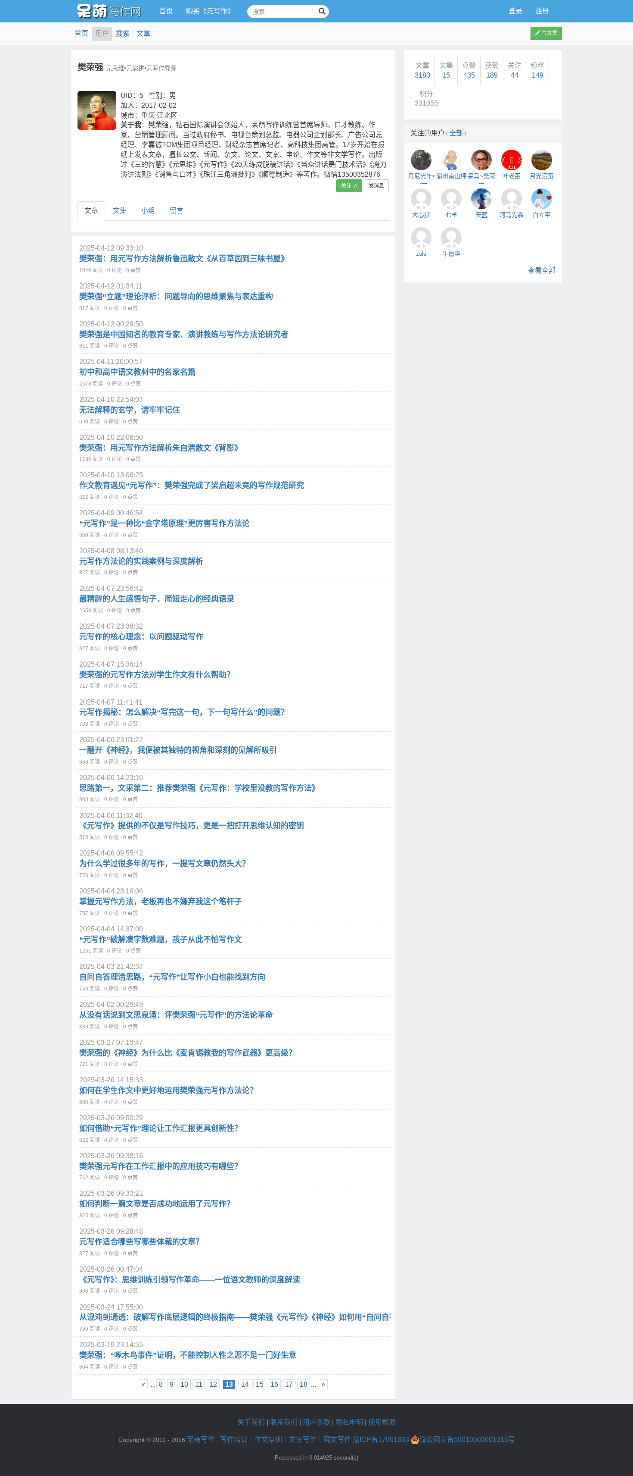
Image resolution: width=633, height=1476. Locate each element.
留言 (176, 210)
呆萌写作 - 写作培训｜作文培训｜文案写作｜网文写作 (269, 1439)
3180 (422, 75)
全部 (456, 133)
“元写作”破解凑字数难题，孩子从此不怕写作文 (160, 939)
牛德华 (451, 253)
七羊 (451, 214)
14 (245, 1384)
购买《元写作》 (210, 11)
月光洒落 (542, 175)
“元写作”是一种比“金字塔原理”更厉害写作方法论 (164, 523)
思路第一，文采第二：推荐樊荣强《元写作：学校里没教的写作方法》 (199, 788)
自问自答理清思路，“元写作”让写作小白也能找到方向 (172, 977)
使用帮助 (382, 1422)
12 (213, 1384)
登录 (515, 11)
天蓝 (481, 214)
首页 (166, 11)
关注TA (349, 186)
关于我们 (251, 1422)
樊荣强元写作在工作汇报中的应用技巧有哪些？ (160, 1166)
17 (289, 1384)
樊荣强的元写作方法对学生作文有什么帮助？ (156, 675)
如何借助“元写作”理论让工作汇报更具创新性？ (160, 1128)
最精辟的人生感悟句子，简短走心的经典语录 (156, 599)
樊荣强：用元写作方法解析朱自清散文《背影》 (160, 448)
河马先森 (512, 214)
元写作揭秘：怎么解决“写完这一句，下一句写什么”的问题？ (184, 712)
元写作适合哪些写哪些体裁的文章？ (141, 1242)
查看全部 (541, 270)
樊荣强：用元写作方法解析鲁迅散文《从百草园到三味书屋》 (184, 258)
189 (492, 75)
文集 (120, 210)
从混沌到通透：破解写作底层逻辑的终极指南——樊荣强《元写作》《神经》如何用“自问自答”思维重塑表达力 (267, 1317)
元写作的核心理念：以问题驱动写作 (141, 637)
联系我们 (284, 1422)
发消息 (376, 186)
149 (537, 75)
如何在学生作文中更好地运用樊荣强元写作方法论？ (168, 1090)
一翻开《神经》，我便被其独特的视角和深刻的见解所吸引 (178, 750)
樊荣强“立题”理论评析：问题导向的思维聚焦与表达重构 (176, 296)
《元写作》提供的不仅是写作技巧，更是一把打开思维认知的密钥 (191, 825)
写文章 (548, 33)
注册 (542, 11)
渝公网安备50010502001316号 (467, 1439)
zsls (421, 253)
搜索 (123, 33)
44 (514, 75)
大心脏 (421, 214)
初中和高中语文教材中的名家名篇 (137, 372)
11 (198, 1384)
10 (184, 1384)
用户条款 (316, 1422)
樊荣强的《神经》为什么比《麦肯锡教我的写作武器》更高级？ (187, 1053)
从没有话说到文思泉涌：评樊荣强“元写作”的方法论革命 (176, 1015)
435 (469, 75)
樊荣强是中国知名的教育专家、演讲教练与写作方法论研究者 (184, 334)
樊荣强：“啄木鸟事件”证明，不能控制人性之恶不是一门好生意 (187, 1355)
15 (260, 1384)
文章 (143, 33)
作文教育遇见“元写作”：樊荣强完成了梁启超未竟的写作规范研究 (191, 485)
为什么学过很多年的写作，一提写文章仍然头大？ (164, 863)
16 (274, 1384)
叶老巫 (512, 175)
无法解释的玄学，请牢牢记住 (129, 410)
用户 (102, 33)
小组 (148, 210)
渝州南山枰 (451, 175)
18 (303, 1384)
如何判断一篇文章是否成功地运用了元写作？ (156, 1204)
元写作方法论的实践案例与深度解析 (141, 561)
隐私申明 (349, 1422)
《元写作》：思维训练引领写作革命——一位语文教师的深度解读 (189, 1279)
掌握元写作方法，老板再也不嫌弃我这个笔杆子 (160, 901)
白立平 (542, 214)
